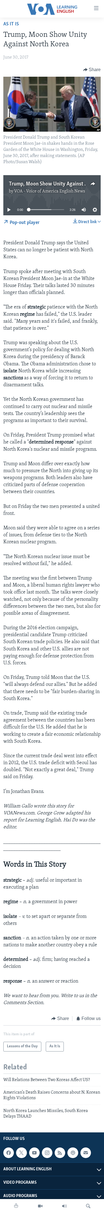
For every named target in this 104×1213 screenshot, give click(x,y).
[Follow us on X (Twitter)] (21, 1152)
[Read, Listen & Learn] (16, 1206)
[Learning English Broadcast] (64, 1206)
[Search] (88, 1206)
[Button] (92, 69)
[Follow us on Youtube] (34, 1152)
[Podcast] (72, 1152)
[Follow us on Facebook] (8, 1152)
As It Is (11, 24)
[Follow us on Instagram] (47, 1152)
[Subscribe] (85, 1152)
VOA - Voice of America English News (49, 191)
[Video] (40, 1206)
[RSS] (60, 1152)
